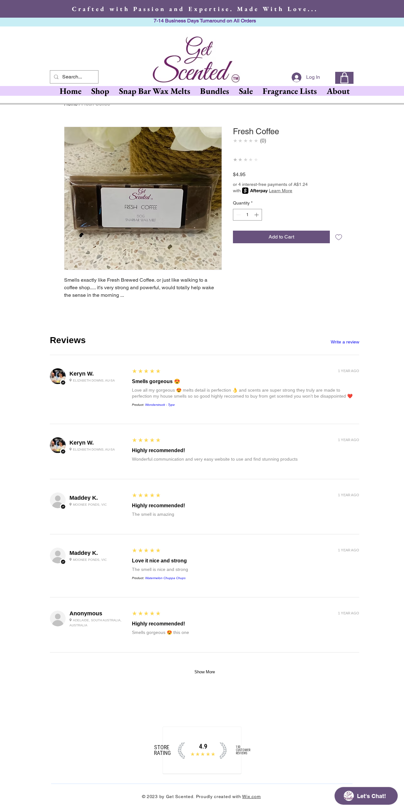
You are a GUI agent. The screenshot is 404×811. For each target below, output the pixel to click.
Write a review (345, 342)
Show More (204, 672)
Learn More (280, 190)
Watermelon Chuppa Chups (165, 578)
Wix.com (251, 796)
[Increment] (257, 214)
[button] (154, 91)
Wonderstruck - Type (160, 404)
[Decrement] (238, 214)
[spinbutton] (247, 214)
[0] (344, 78)
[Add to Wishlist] (338, 237)
